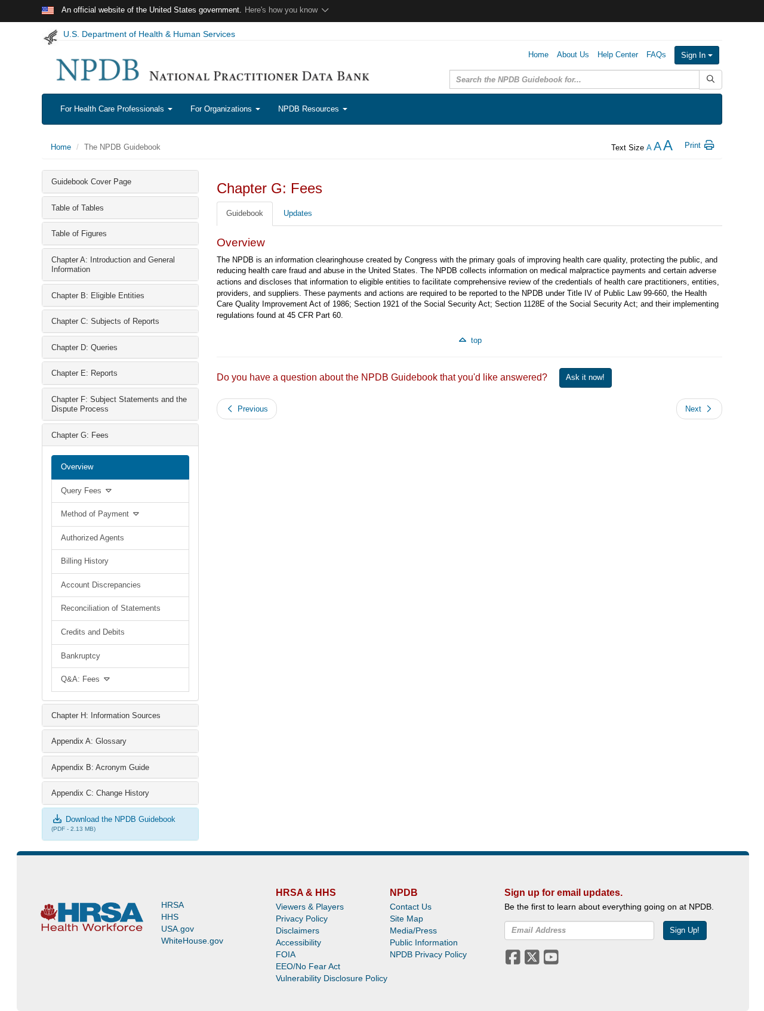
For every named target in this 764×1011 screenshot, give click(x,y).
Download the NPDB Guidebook (119, 819)
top (475, 340)
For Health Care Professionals (113, 108)
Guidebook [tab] (244, 213)
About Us (573, 54)
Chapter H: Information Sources (106, 715)
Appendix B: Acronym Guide (100, 767)
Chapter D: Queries (84, 347)
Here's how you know (282, 9)
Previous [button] (251, 408)
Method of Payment (96, 513)
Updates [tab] (298, 213)
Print (694, 145)
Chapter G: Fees (80, 435)
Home (538, 54)
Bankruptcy (80, 655)
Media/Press (413, 930)
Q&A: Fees (81, 679)
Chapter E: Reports (84, 373)
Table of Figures (79, 233)
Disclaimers (297, 930)
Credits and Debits (93, 631)
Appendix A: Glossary (89, 741)
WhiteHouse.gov (192, 940)
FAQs (656, 54)
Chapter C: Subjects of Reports (105, 321)
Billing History (85, 560)
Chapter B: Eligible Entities (97, 295)
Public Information (424, 942)
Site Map (406, 918)
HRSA (172, 905)
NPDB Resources (309, 108)
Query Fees (82, 490)
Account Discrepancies (101, 584)
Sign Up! (685, 930)
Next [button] (694, 408)
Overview (77, 466)
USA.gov (177, 928)
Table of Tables (77, 207)
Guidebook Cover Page (91, 181)
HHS (169, 917)
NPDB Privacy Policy (428, 954)
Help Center (617, 54)
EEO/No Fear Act (308, 966)
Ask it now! (585, 377)
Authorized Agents (92, 537)
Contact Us (411, 906)
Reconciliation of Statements (111, 608)
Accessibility (298, 942)
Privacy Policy (302, 918)
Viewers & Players (310, 906)
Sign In (694, 55)
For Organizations (222, 108)
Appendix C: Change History (100, 793)
